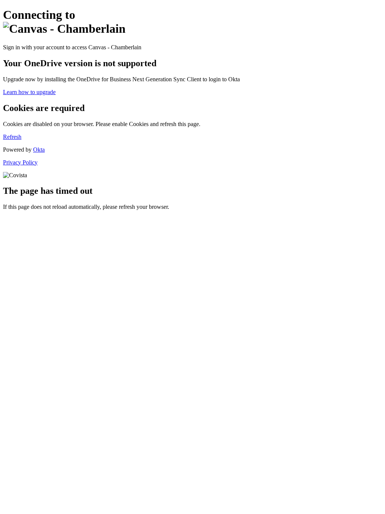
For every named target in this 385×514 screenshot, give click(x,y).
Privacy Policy (20, 162)
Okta (39, 149)
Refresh (12, 137)
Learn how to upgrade (29, 92)
